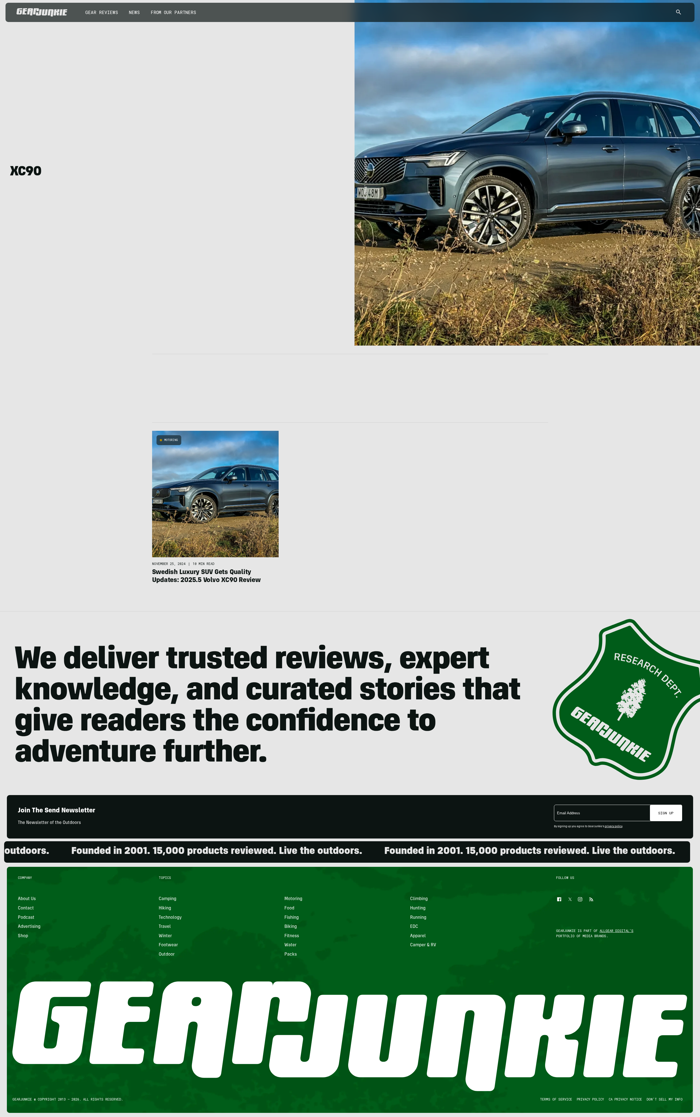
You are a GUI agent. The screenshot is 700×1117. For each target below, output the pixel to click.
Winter (165, 936)
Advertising (29, 927)
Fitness (291, 936)
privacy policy (613, 826)
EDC (414, 927)
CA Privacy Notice (625, 1099)
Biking (290, 927)
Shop (23, 936)
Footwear (168, 945)
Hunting (418, 908)
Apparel (418, 936)
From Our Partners (173, 12)
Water (290, 945)
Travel (165, 927)
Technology (170, 917)
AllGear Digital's (616, 930)
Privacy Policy (590, 1099)
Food (289, 908)
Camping (167, 899)
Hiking (165, 908)
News (134, 12)
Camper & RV (423, 945)
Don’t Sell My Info (665, 1099)
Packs (290, 954)
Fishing (291, 917)
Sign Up (666, 812)
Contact (26, 908)
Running (418, 917)
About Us (27, 899)
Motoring (171, 440)
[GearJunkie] (42, 12)
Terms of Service (556, 1099)
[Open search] (678, 12)
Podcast (26, 917)
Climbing (419, 899)
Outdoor (167, 954)
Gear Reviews (101, 12)
